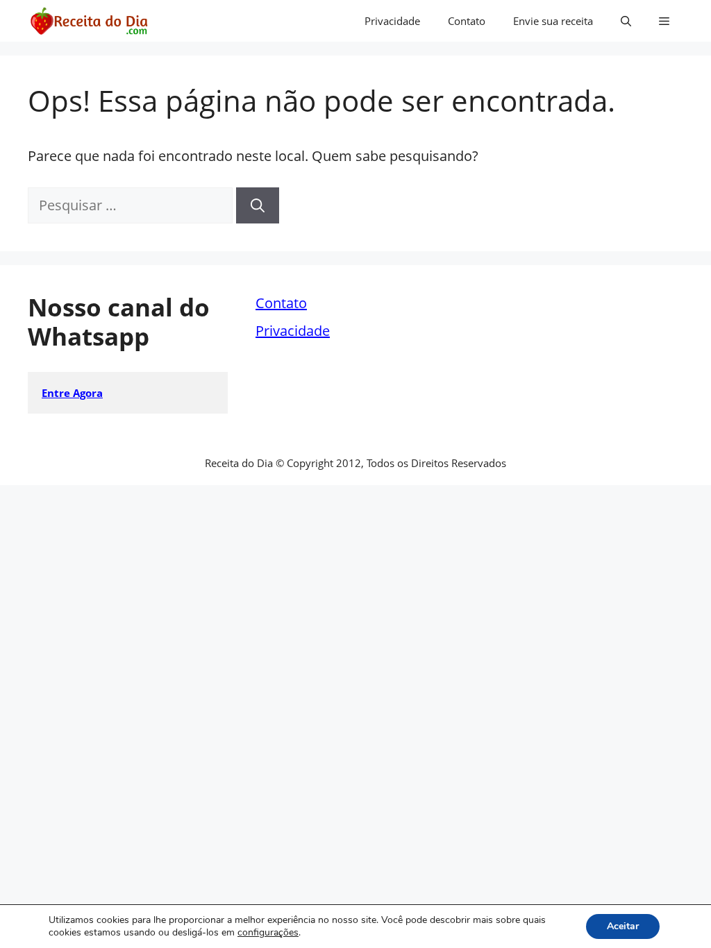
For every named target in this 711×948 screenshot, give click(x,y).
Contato (466, 21)
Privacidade (392, 21)
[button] (626, 21)
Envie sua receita (553, 21)
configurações (268, 932)
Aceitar (623, 926)
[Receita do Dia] (88, 21)
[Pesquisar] (257, 205)
